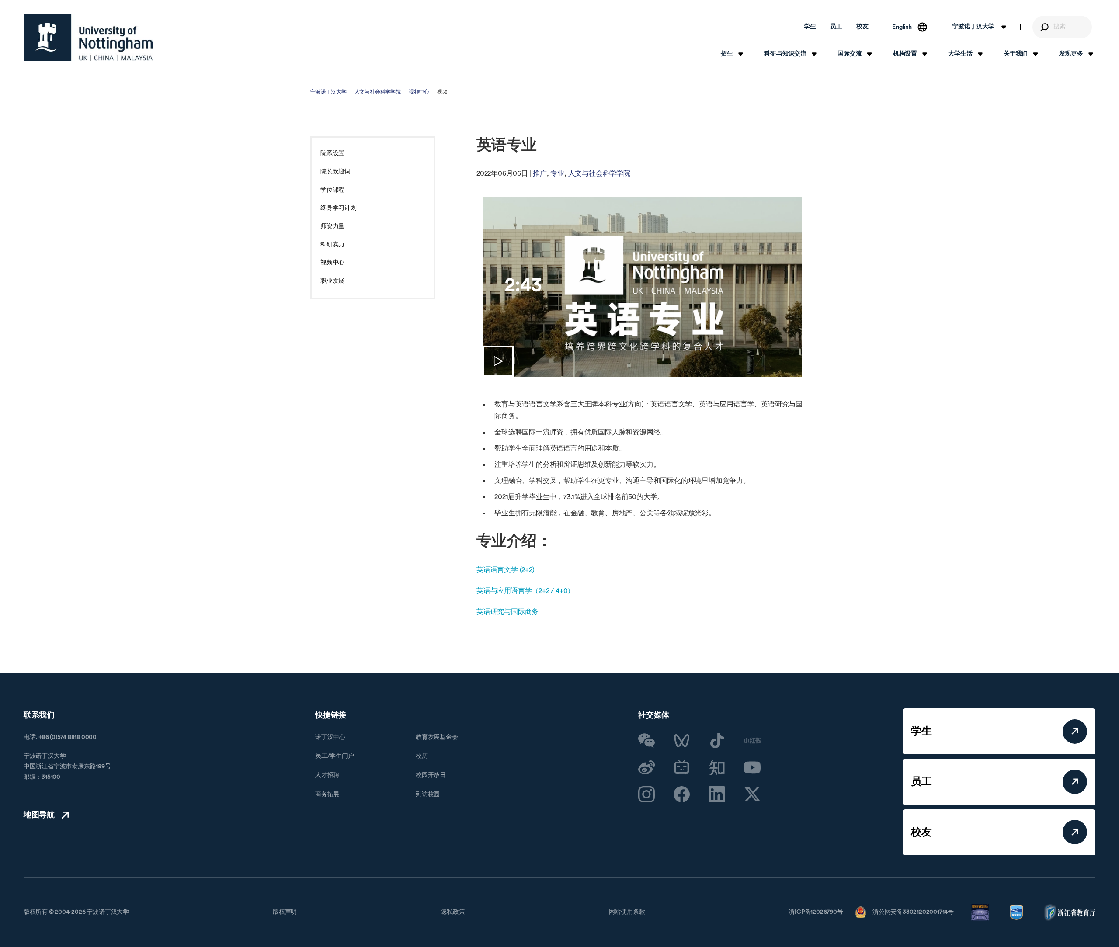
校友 (862, 27)
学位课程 (332, 190)
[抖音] (717, 740)
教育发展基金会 (437, 737)
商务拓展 (327, 794)
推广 (540, 173)
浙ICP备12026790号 (816, 912)
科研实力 (332, 245)
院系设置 (332, 153)
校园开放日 (431, 775)
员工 (836, 27)
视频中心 (419, 91)
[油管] (752, 767)
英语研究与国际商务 (507, 611)
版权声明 (285, 912)
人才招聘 (327, 775)
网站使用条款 (627, 912)
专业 (557, 173)
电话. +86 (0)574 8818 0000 (60, 737)
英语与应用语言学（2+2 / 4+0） (525, 590)
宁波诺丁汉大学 (328, 91)
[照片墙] (646, 794)
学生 (810, 27)
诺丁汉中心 (330, 737)
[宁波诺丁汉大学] (88, 37)
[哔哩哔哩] (682, 767)
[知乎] (717, 767)
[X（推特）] (752, 794)
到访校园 (428, 794)
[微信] (646, 740)
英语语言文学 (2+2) (505, 569)
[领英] (717, 794)
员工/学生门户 (334, 756)
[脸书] (682, 794)
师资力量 (332, 226)
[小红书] (752, 740)
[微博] (646, 767)
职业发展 (332, 281)
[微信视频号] (682, 740)
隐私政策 (453, 912)
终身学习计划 (338, 208)
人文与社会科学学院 (377, 91)
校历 (422, 756)
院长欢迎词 (335, 172)
